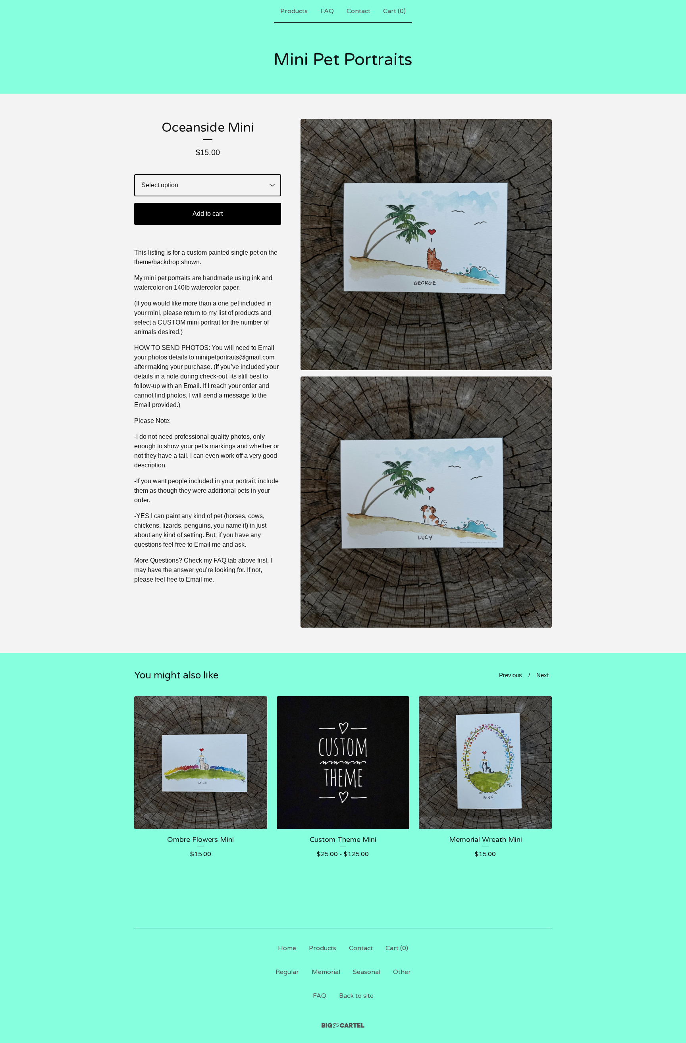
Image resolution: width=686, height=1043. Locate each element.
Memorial (326, 972)
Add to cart (208, 213)
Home (287, 948)
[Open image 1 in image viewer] (426, 244)
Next (542, 675)
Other (402, 972)
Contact (358, 11)
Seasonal (366, 972)
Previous (510, 675)
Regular (287, 972)
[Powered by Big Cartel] (343, 1025)
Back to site (356, 996)
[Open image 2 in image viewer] (426, 502)
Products (294, 11)
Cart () (394, 11)
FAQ (327, 11)
